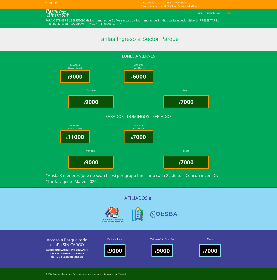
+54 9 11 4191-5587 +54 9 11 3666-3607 (176, 3)
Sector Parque (213, 13)
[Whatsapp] (56, 2)
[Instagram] (51, 2)
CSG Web (122, 274)
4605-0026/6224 (149, 3)
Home (199, 13)
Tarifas (227, 13)
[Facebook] (46, 2)
